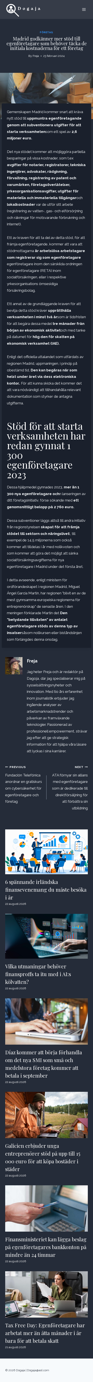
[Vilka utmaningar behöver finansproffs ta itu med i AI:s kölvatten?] (46, 936)
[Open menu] (84, 9)
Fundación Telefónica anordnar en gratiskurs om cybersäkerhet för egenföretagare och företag (23, 784)
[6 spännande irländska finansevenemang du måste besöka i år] (46, 851)
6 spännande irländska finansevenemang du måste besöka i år (46, 889)
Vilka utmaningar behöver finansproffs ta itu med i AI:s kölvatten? (38, 974)
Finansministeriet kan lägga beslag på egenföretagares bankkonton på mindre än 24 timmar (46, 1247)
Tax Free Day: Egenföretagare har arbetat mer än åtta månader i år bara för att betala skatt (45, 1333)
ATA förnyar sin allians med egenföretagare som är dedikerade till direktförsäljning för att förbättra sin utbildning (70, 787)
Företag (46, 32)
